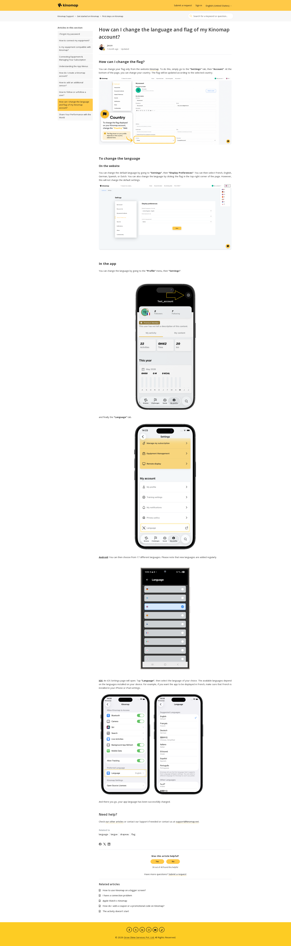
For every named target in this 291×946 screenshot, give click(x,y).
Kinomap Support (66, 16)
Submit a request (183, 5)
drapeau (124, 834)
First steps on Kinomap (112, 16)
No (173, 861)
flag (133, 834)
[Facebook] (100, 844)
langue (114, 834)
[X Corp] (104, 844)
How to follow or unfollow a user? (72, 93)
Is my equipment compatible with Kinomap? (75, 48)
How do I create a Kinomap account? (72, 74)
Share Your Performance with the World (75, 116)
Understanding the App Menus (73, 66)
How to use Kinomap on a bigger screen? (124, 890)
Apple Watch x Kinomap (115, 900)
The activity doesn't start (116, 911)
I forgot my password (69, 34)
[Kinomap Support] (68, 5)
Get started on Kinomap (88, 16)
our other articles (114, 821)
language (103, 834)
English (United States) (218, 5)
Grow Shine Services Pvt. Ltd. (139, 937)
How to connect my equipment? (74, 40)
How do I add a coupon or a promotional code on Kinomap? (133, 905)
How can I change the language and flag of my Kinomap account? (74, 104)
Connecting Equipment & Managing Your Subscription (72, 58)
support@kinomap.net (187, 821)
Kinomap (154, 68)
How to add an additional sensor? (71, 84)
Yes (157, 861)
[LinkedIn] (109, 844)
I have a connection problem (117, 895)
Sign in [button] (199, 5)
